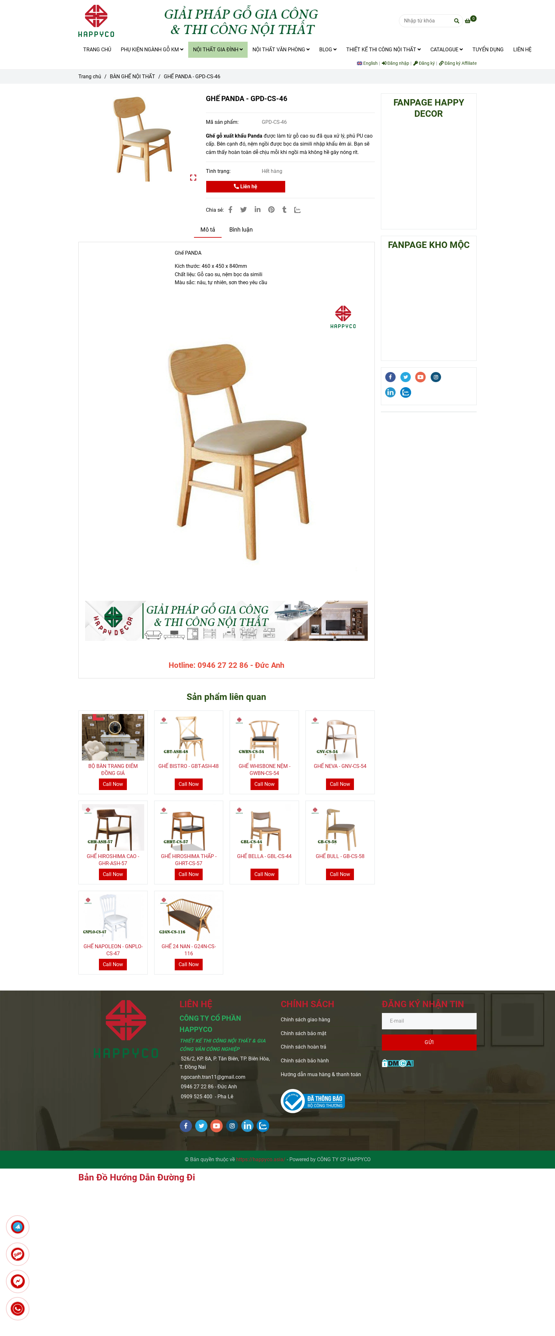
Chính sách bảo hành (305, 1061)
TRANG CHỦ (97, 50)
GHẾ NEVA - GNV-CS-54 (340, 766)
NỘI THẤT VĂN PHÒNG (279, 50)
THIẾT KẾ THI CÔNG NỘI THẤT (382, 50)
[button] (369, 63)
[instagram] (436, 377)
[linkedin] (390, 392)
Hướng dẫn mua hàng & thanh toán (321, 1074)
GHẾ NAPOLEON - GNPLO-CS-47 (113, 950)
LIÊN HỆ (522, 50)
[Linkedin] (257, 210)
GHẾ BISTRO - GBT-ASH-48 (188, 766)
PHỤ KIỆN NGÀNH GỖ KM (150, 50)
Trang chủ (89, 76)
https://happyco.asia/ (261, 1159)
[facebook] (390, 377)
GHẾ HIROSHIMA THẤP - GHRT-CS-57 (188, 859)
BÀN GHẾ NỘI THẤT (132, 76)
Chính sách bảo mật (303, 1033)
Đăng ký (426, 63)
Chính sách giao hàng (305, 1020)
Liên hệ (248, 186)
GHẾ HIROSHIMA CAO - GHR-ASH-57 (113, 859)
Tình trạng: (219, 171)
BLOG (326, 50)
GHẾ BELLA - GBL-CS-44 (264, 856)
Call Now (113, 784)
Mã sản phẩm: (223, 122)
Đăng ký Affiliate (460, 63)
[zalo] (406, 392)
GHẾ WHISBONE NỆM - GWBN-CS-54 (264, 769)
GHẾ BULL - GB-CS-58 (340, 856)
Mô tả (207, 229)
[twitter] (406, 377)
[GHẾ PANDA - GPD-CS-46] (96, 21)
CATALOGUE (445, 50)
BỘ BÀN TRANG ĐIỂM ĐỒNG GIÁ (113, 769)
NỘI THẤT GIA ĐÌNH (216, 50)
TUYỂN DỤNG (488, 50)
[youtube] (421, 377)
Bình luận (241, 229)
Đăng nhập (397, 63)
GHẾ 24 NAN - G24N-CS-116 (189, 950)
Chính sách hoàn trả (303, 1047)
